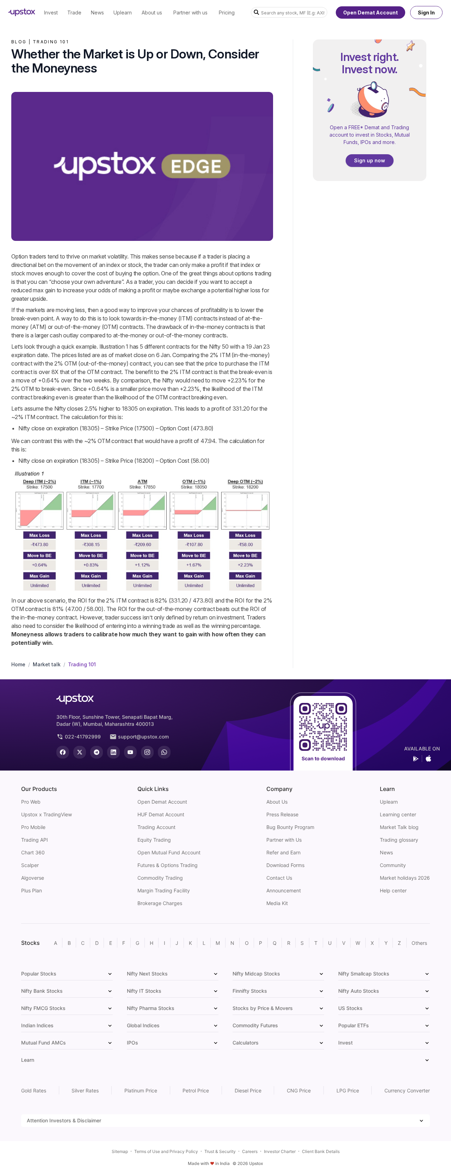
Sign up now (369, 161)
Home (18, 664)
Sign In (426, 12)
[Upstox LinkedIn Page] (113, 752)
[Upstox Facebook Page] (62, 752)
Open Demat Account (370, 12)
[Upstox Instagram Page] (147, 752)
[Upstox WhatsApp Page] (164, 752)
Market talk (47, 664)
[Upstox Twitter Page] (79, 752)
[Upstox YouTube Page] (130, 752)
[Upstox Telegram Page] (96, 752)
